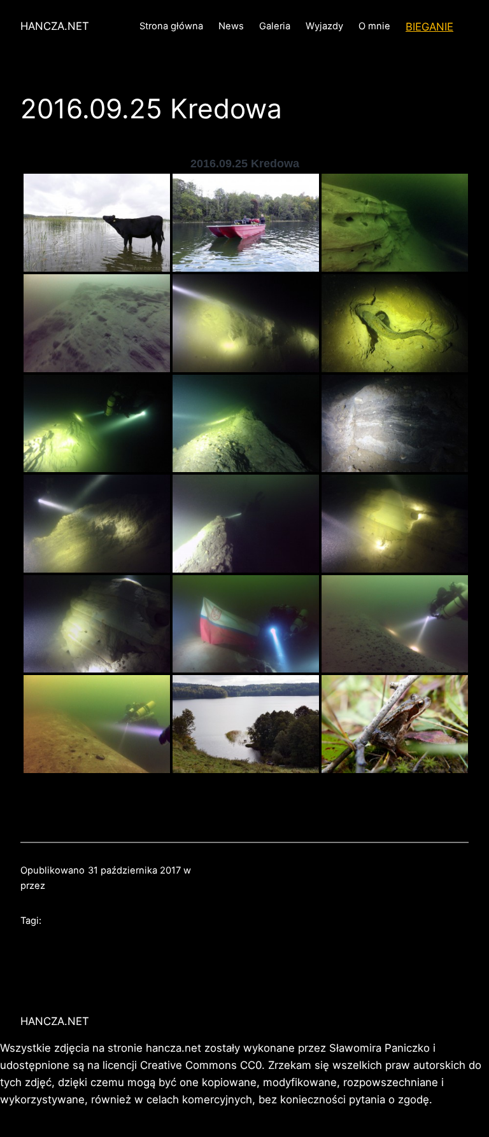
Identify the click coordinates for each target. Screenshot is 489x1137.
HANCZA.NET (54, 26)
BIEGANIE (429, 26)
